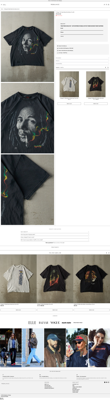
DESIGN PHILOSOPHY (49, 388)
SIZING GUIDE (75, 390)
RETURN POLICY (76, 389)
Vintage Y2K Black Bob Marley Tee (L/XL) (96, 98)
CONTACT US (75, 384)
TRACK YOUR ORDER (77, 387)
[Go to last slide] (105, 67)
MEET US (47, 384)
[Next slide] (108, 67)
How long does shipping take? (28, 234)
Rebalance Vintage (7, 395)
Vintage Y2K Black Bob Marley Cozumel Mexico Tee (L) (84, 304)
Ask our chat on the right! (59, 242)
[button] (106, 5)
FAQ (73, 385)
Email (62, 28)
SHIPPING (74, 388)
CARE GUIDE (75, 392)
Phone (62, 32)
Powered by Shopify (4, 396)
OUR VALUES (47, 385)
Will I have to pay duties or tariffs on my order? (32, 239)
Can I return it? (24, 231)
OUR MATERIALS (48, 387)
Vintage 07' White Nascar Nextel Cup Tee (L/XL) (69, 98)
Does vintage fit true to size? (27, 237)
